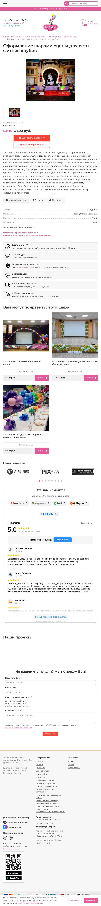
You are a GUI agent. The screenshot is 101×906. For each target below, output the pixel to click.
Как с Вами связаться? (18, 697)
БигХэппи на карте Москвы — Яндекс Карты (50, 622)
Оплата (39, 200)
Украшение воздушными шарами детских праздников (22, 435)
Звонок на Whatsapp (15, 703)
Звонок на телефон (14, 701)
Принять (90, 900)
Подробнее (74, 900)
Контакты (40, 777)
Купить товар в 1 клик (32, 144)
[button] (39, 481)
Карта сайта (41, 774)
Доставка (57, 200)
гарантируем (22, 267)
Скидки (39, 761)
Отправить (50, 734)
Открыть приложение (11, 849)
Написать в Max (14, 827)
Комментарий (13, 710)
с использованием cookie (31, 903)
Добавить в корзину (33, 138)
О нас (71, 761)
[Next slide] (96, 471)
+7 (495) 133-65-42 (16, 20)
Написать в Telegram (18, 822)
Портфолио (74, 768)
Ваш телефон (13, 678)
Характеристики (18, 200)
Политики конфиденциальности (18, 727)
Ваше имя (10, 687)
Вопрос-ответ (42, 771)
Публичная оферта (45, 780)
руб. (50, 9)
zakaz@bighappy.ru (12, 25)
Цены (71, 764)
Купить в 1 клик (26, 372)
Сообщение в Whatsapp (17, 706)
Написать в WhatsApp (19, 817)
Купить (41, 377)
